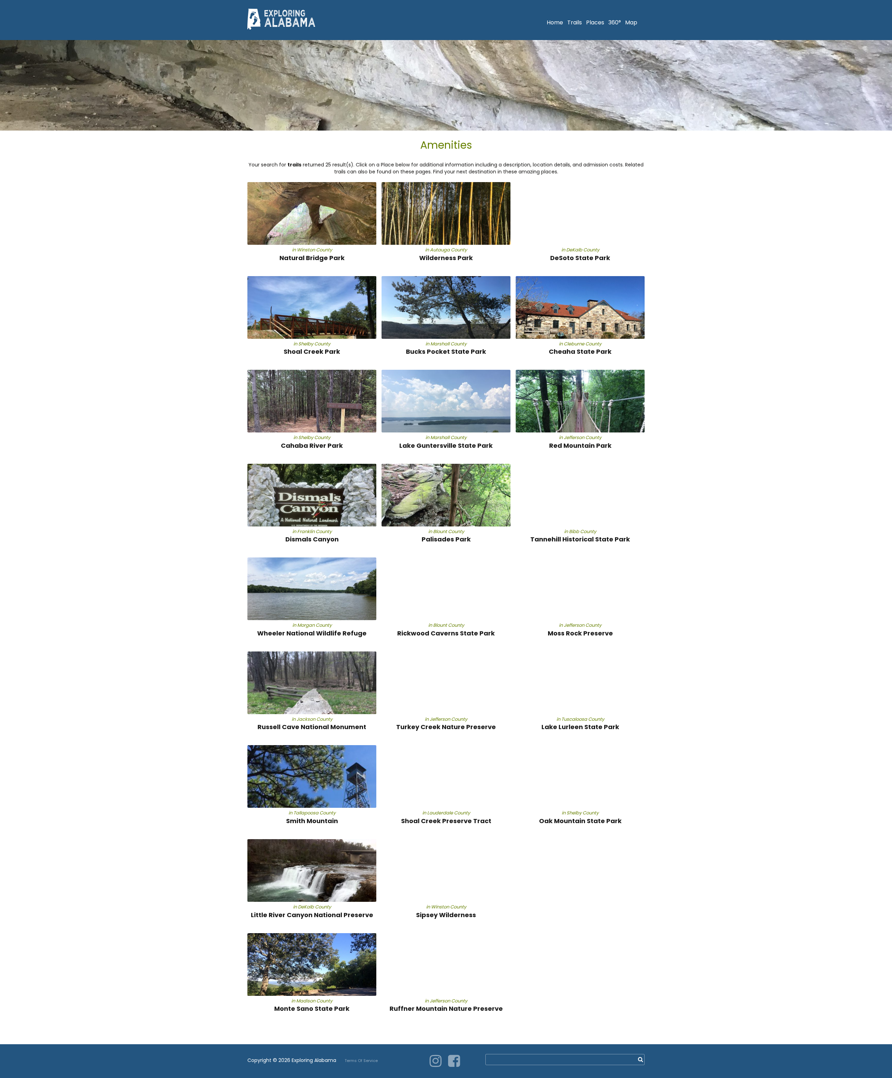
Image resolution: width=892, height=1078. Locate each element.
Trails (574, 22)
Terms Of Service (361, 1060)
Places (595, 22)
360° (614, 22)
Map (631, 22)
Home (555, 22)
